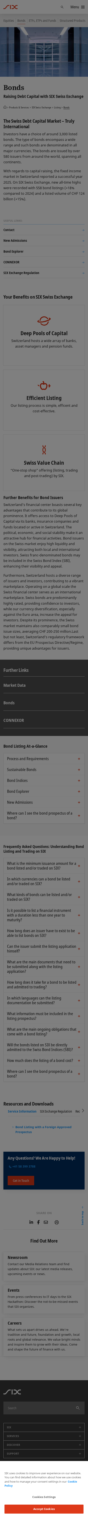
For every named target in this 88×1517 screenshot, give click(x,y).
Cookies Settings (44, 1497)
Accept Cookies (44, 1509)
